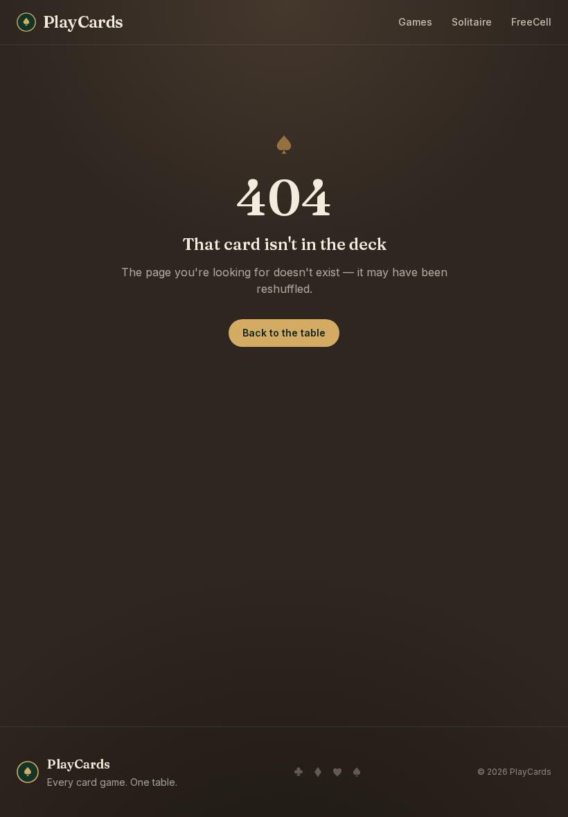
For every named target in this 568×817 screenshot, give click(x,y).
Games (415, 22)
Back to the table (284, 333)
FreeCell (531, 22)
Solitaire (472, 22)
